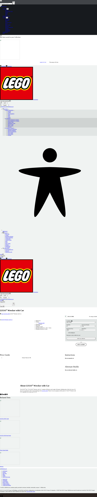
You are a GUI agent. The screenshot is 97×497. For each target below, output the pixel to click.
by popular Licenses (9, 128)
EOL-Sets (11, 113)
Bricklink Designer (9, 236)
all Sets (9, 111)
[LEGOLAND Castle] (10, 416)
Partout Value (11, 122)
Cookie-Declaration (7, 485)
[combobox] (6, 305)
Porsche (9, 135)
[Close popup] (1, 35)
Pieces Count (10, 124)
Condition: (69, 321)
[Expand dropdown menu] (8, 109)
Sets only (7, 250)
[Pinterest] (2, 394)
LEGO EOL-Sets (6, 477)
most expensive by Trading (13, 120)
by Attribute (7, 118)
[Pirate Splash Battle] (10, 448)
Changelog (5, 480)
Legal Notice (5, 481)
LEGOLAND (41, 323)
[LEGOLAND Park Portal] (10, 433)
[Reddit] (4, 394)
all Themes (7, 247)
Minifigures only (8, 252)
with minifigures (71, 332)
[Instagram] (2, 496)
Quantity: (68, 324)
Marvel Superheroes (12, 131)
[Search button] (13, 304)
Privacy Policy (6, 482)
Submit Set (5, 479)
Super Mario (10, 134)
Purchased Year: (70, 328)
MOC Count (10, 125)
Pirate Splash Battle (4, 450)
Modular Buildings (12, 130)
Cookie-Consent (6, 484)
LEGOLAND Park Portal (5, 435)
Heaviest (10, 126)
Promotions (35, 99)
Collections (6, 248)
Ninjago (7, 244)
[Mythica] (10, 464)
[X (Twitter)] (1, 394)
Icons (6, 242)
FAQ (1, 257)
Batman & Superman (12, 129)
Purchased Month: (85, 324)
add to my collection (81, 338)
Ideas (6, 241)
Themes (5, 232)
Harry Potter (10, 132)
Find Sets (6, 109)
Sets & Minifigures (9, 249)
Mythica (1, 466)
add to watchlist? (81, 344)
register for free (43, 62)
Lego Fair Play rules (30, 491)
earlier (9, 117)
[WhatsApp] (5, 394)
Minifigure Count (11, 123)
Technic (7, 235)
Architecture (7, 238)
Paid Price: (84, 328)
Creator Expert (8, 240)
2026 (9, 115)
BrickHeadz (7, 246)
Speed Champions (9, 237)
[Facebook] (7, 394)
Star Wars (7, 234)
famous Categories (9, 110)
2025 (9, 116)
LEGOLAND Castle (4, 418)
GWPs (9, 112)
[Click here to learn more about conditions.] (71, 321)
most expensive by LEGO (13, 119)
